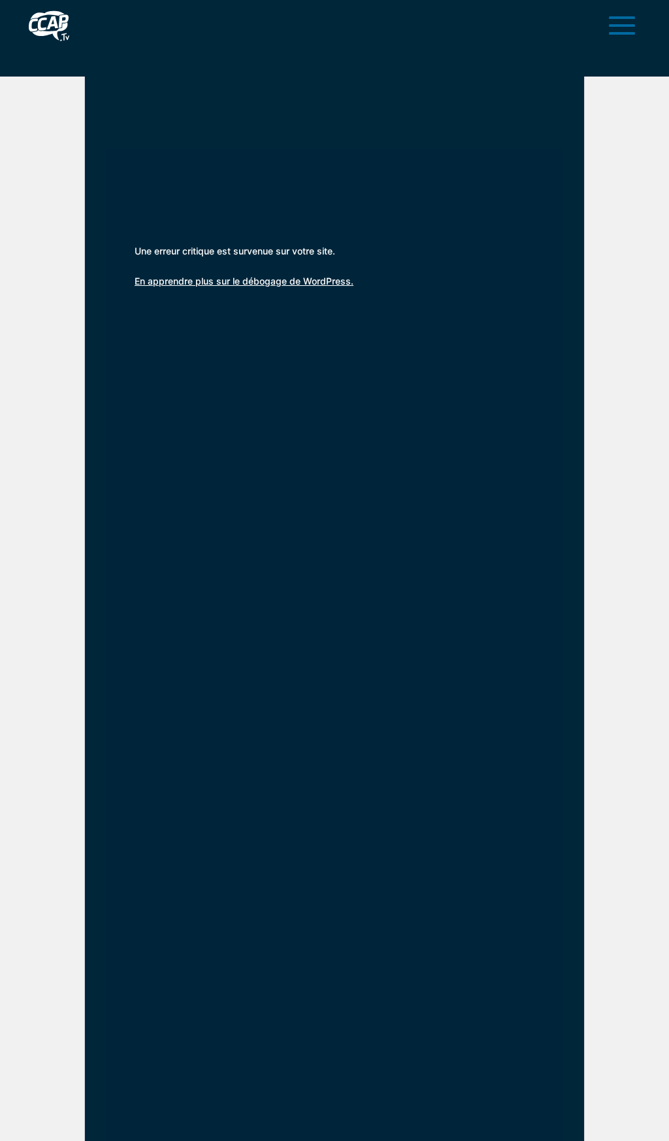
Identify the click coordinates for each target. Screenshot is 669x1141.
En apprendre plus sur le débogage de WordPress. (244, 281)
